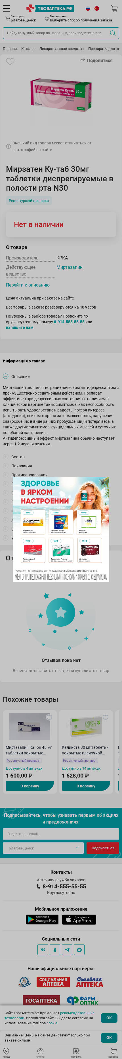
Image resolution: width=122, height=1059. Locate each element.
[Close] (103, 483)
